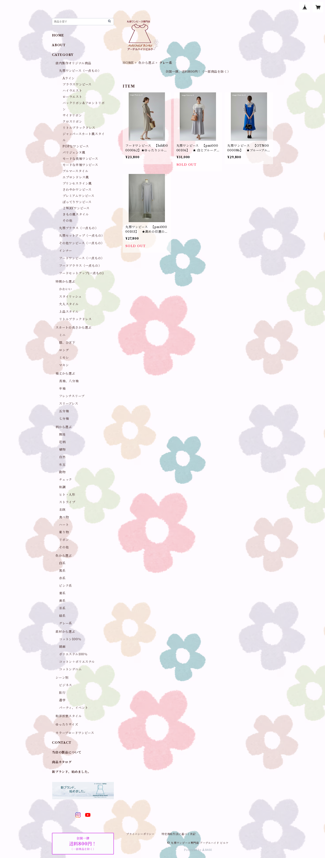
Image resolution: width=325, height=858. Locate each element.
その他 (67, 221)
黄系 (62, 601)
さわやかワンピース (77, 190)
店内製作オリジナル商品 (73, 63)
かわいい (65, 289)
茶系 (62, 608)
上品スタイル (69, 312)
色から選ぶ (146, 63)
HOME (128, 63)
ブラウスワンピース (77, 84)
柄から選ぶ (63, 427)
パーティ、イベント (73, 708)
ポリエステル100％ (73, 654)
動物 (62, 472)
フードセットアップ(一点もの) (81, 273)
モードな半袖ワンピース (80, 165)
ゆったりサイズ (66, 724)
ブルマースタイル (75, 171)
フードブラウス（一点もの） (80, 266)
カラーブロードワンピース (74, 733)
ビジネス (65, 685)
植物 (62, 450)
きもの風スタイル (76, 214)
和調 (62, 487)
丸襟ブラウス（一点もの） (78, 228)
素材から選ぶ (65, 632)
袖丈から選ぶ (65, 374)
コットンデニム (70, 669)
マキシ (64, 365)
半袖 (62, 389)
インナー (65, 251)
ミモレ (64, 358)
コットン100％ (70, 639)
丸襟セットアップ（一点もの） (82, 236)
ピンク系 (65, 586)
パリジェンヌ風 (74, 152)
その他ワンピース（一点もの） (81, 243)
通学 (62, 700)
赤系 (62, 578)
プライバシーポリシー (140, 834)
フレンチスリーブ (71, 396)
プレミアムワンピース (78, 196)
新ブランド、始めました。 (71, 772)
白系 (62, 563)
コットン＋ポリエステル (77, 662)
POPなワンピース (76, 146)
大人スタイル (69, 304)
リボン (64, 540)
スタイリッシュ (70, 297)
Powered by (193, 850)
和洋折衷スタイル (68, 716)
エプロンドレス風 (76, 177)
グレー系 (65, 623)
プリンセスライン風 (77, 183)
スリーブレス (68, 404)
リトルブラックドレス (79, 128)
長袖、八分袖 (69, 381)
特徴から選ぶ (65, 282)
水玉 (62, 465)
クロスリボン (72, 122)
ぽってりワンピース (77, 202)
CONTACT (61, 743)
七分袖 (64, 419)
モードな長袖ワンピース (80, 159)
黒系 (62, 571)
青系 (62, 593)
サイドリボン (72, 115)
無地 (62, 435)
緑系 (62, 616)
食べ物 (64, 517)
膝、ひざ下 (67, 343)
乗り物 (64, 532)
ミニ (62, 335)
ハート (64, 525)
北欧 (62, 510)
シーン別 (62, 678)
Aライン (69, 78)
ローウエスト (72, 97)
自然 (62, 457)
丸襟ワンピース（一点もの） (80, 71)
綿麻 (62, 647)
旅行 (62, 693)
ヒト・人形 (67, 495)
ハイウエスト (72, 91)
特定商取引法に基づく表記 (179, 834)
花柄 (62, 442)
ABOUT (59, 45)
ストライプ (67, 502)
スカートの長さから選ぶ (73, 328)
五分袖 (64, 411)
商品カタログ (62, 762)
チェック (65, 480)
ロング (64, 350)
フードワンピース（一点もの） (81, 258)
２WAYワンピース (76, 208)
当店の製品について (66, 752)
